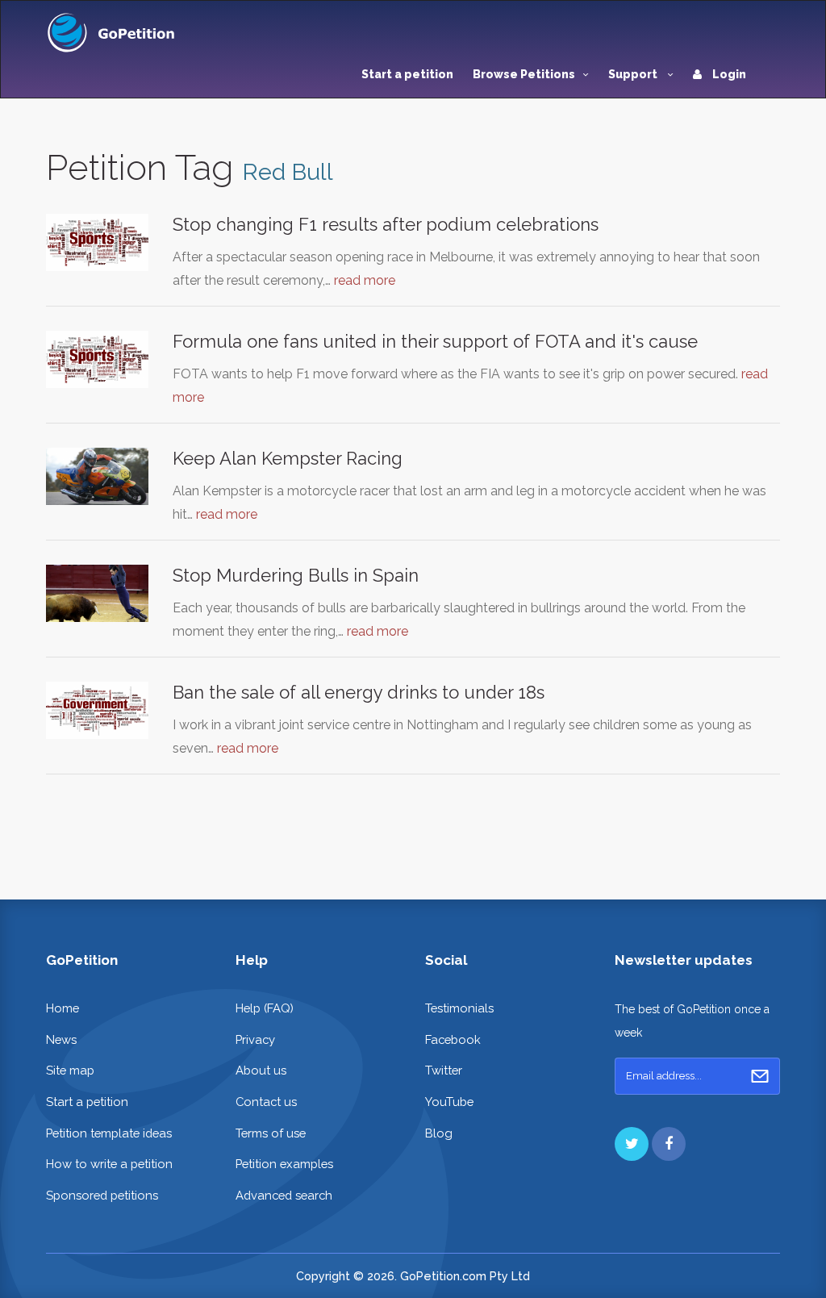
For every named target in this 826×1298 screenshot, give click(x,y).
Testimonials (459, 1008)
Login (728, 74)
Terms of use (271, 1133)
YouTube (449, 1101)
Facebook (453, 1039)
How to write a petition (109, 1164)
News (61, 1039)
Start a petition (407, 74)
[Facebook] (669, 1144)
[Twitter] (632, 1144)
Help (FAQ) (265, 1008)
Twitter (443, 1070)
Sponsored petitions (102, 1195)
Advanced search (284, 1195)
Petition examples (284, 1164)
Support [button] (634, 74)
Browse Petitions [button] (524, 74)
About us (261, 1070)
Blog (439, 1133)
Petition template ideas (109, 1133)
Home (62, 1008)
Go (760, 1076)
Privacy (255, 1039)
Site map (70, 1070)
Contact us (266, 1101)
